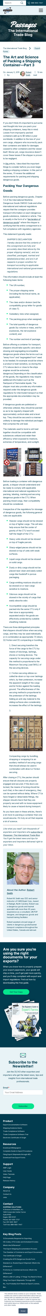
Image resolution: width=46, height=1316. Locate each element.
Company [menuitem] (9, 1187)
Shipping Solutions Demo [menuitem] (12, 1128)
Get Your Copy (16, 992)
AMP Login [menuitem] (7, 1168)
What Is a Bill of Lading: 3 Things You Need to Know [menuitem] (22, 1277)
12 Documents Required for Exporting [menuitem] (17, 1238)
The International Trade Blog (23, 28)
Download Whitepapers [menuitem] (12, 1148)
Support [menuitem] (8, 1164)
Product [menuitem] (8, 1121)
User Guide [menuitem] (7, 1171)
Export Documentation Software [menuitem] (15, 1125)
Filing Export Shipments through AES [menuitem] (17, 1154)
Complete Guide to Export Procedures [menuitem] (17, 1151)
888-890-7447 (37, 3)
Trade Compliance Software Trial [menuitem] (15, 1134)
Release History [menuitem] (9, 1181)
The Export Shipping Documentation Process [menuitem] (20, 1249)
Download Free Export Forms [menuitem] (14, 1158)
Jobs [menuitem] (5, 1197)
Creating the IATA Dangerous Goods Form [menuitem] (19, 1259)
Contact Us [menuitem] (7, 1194)
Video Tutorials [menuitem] (9, 1174)
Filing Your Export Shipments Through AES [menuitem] (19, 1280)
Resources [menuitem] (9, 1144)
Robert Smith (28, 73)
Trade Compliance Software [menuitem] (14, 1131)
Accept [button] (23, 1311)
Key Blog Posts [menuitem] (12, 1234)
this (7, 163)
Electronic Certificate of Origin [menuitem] (14, 1138)
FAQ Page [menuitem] (7, 1177)
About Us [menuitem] (6, 1191)
